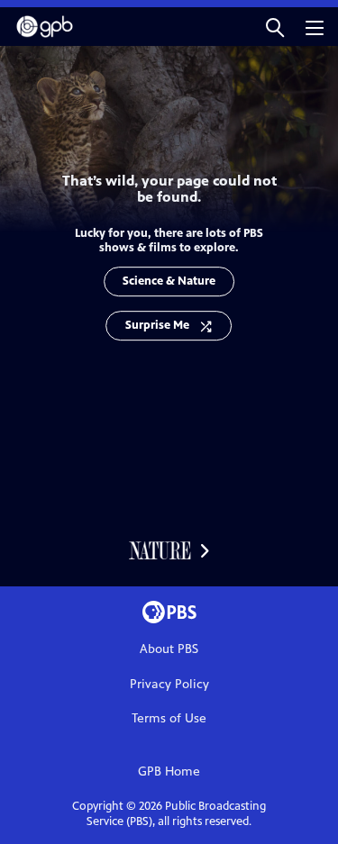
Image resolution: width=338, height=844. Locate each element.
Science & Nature (169, 281)
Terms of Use (169, 718)
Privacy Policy (169, 684)
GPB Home (169, 771)
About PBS (169, 649)
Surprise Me (157, 325)
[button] (275, 26)
